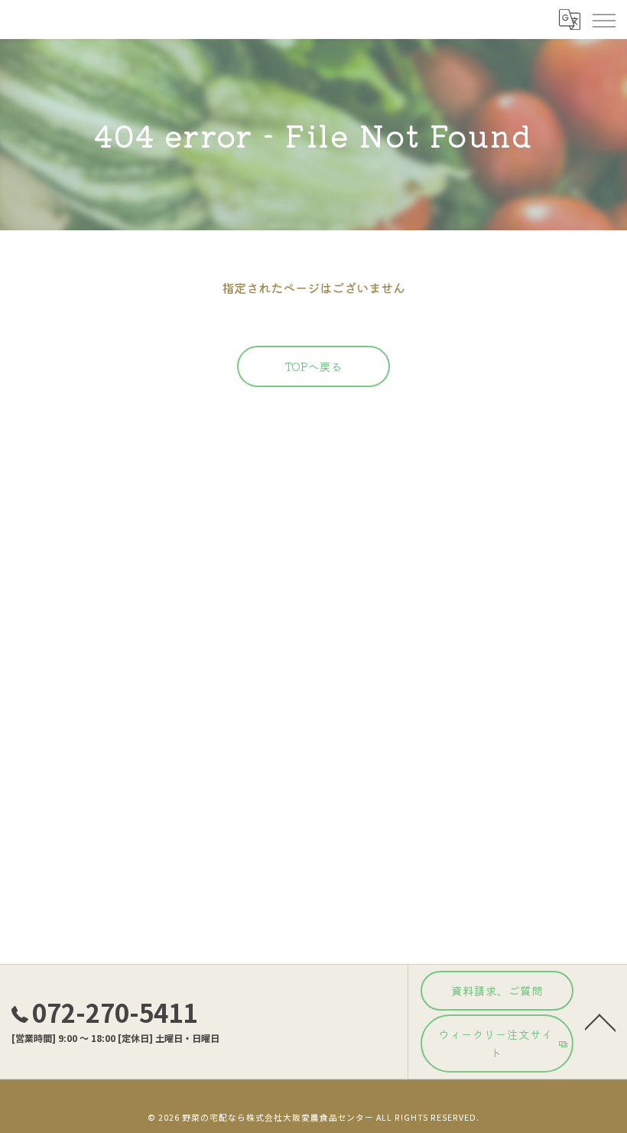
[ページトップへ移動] (600, 1021)
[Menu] (603, 19)
